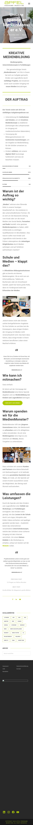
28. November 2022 (13, 35)
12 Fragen (6, 617)
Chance (19, 621)
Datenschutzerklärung (22, 666)
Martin (24, 35)
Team (13, 640)
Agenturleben (18, 37)
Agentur (6, 621)
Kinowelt (22, 625)
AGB (4, 668)
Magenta (6, 632)
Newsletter (5, 671)
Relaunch (18, 636)
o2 (23, 632)
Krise (5, 628)
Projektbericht (8, 636)
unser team (21, 640)
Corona (6, 625)
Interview (14, 625)
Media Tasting (15, 632)
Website (6, 546)
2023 (25, 617)
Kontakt (18, 668)
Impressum (5, 666)
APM (13, 621)
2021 (14, 617)
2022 (19, 617)
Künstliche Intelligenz (16, 628)
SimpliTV (6, 640)
